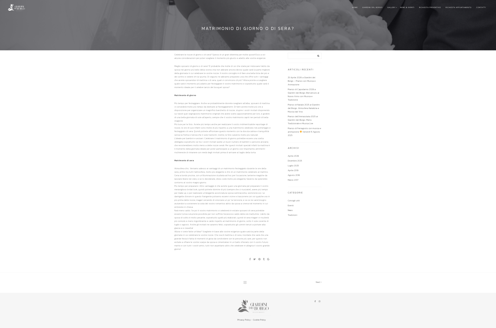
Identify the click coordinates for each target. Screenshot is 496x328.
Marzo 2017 (293, 179)
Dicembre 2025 (295, 160)
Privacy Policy (244, 319)
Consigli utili (294, 200)
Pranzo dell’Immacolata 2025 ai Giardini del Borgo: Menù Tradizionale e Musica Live (303, 120)
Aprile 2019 (293, 170)
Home (355, 7)
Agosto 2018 (294, 175)
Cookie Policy (259, 319)
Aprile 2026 (293, 155)
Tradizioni (292, 215)
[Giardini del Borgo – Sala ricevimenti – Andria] (16, 7)
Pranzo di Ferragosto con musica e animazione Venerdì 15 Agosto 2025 (304, 132)
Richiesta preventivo (430, 7)
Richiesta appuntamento (459, 7)
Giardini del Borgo (372, 7)
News (290, 210)
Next (318, 282)
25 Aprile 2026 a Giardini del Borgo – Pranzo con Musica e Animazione (302, 81)
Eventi (291, 205)
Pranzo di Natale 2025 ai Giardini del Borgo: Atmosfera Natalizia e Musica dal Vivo (304, 108)
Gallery (391, 7)
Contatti (481, 7)
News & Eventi (407, 7)
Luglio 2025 (293, 165)
